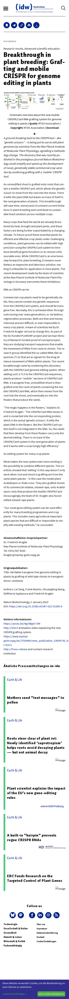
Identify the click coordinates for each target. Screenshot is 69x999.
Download (52, 127)
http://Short (11, 628)
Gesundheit (10, 932)
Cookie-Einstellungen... (14, 993)
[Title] (21, 25)
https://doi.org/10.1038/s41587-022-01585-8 (35, 606)
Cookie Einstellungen (46, 941)
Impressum (42, 928)
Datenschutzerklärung (47, 932)
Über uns (41, 924)
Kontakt (40, 937)
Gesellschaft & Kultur (16, 928)
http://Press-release (15, 649)
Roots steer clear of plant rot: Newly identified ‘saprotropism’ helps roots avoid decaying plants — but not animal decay (35, 745)
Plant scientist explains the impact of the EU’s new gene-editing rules (36, 793)
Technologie (11, 924)
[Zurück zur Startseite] (34, 8)
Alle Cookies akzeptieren (51, 993)
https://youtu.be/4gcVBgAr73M (22, 623)
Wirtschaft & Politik (14, 941)
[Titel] (7, 25)
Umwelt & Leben (13, 937)
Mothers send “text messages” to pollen (35, 700)
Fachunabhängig (13, 945)
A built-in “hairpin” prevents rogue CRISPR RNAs (31, 838)
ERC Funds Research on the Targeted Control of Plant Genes (34, 878)
